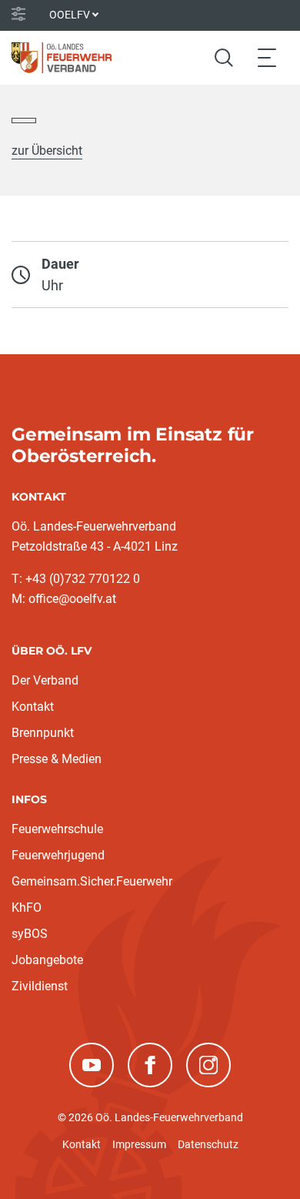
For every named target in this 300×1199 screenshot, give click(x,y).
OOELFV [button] (69, 14)
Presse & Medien (57, 759)
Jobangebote (47, 960)
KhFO (27, 907)
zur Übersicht (47, 150)
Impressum (139, 1144)
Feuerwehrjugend (58, 855)
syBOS (30, 933)
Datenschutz (208, 1144)
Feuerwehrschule (57, 829)
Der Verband (45, 680)
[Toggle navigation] (266, 57)
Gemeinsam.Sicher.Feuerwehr (92, 881)
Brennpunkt (43, 732)
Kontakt (33, 706)
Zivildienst (40, 986)
